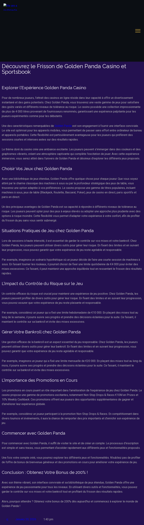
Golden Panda (63, 126)
